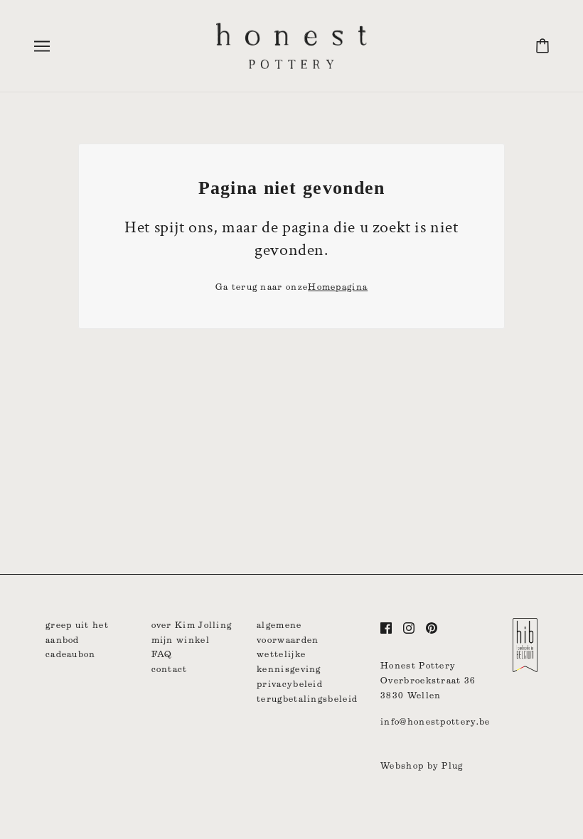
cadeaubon (71, 654)
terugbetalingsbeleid (307, 698)
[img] (386, 628)
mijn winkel (180, 639)
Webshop (402, 765)
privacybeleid (290, 683)
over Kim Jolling (191, 624)
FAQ (162, 654)
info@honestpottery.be (435, 721)
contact (169, 669)
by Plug (445, 765)
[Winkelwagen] (542, 46)
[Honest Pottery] (291, 44)
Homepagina (338, 286)
